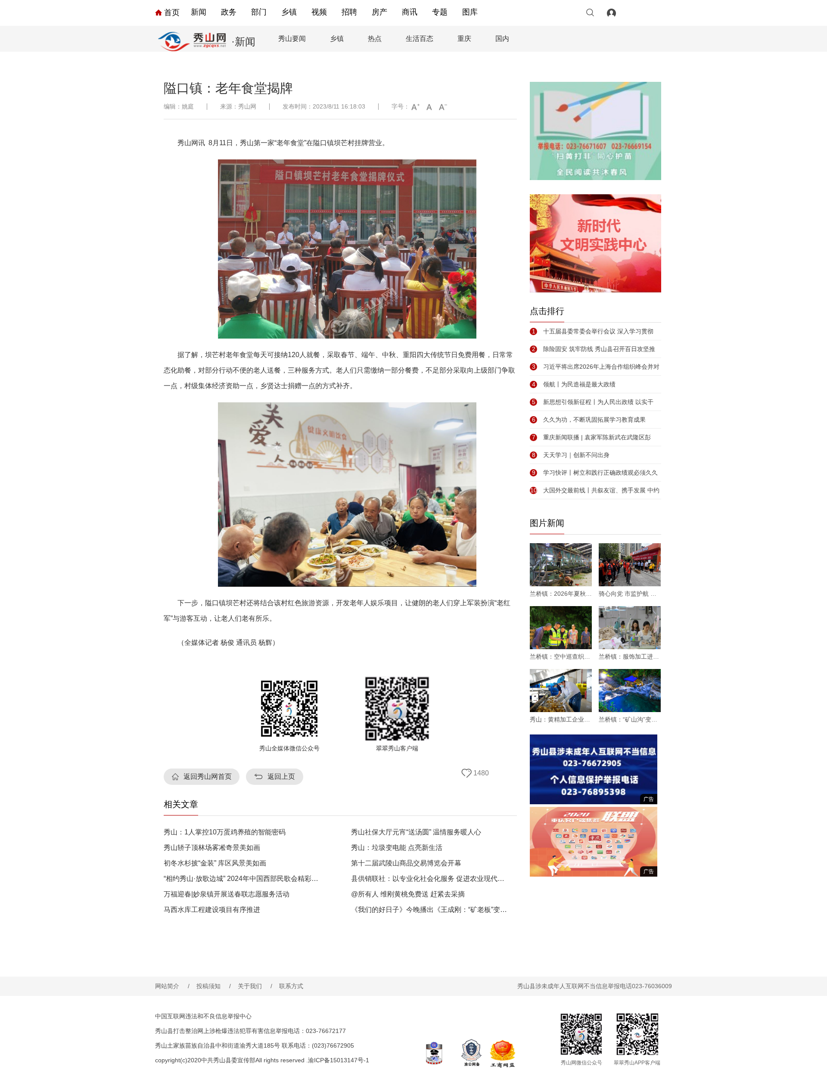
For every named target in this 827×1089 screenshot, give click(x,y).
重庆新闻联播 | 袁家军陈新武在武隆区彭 (591, 437)
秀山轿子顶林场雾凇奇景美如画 (212, 847)
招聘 (349, 12)
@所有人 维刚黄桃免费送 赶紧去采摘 (408, 894)
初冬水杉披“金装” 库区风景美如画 (215, 863)
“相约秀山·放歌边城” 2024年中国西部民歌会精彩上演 (243, 878)
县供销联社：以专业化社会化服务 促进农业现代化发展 (430, 878)
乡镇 (289, 12)
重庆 (464, 38)
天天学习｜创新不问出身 (570, 454)
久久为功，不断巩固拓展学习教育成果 (589, 419)
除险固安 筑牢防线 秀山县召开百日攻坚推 (593, 348)
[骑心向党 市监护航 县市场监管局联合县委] (630, 564)
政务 (228, 12)
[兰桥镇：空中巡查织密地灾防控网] (561, 627)
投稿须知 (213, 986)
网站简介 (172, 986)
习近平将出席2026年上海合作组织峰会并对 (595, 366)
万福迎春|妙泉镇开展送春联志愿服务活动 (226, 894)
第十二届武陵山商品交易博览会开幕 (406, 863)
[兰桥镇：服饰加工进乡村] (630, 627)
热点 (375, 38)
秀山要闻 (292, 38)
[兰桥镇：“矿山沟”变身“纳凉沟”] (630, 690)
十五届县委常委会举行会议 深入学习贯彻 (592, 331)
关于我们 (255, 986)
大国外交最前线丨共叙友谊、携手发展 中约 (594, 490)
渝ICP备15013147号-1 (338, 1060)
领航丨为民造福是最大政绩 (574, 384)
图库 (470, 12)
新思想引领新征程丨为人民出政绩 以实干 (592, 401)
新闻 (198, 12)
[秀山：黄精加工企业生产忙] (561, 690)
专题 (440, 12)
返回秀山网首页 (207, 776)
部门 (259, 12)
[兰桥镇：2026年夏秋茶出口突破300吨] (561, 564)
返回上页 (281, 776)
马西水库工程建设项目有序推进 (212, 909)
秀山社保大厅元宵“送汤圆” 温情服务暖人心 (416, 832)
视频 (319, 12)
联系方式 (291, 986)
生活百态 (419, 38)
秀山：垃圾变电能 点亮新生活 (396, 847)
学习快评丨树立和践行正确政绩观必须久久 (595, 472)
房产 (379, 12)
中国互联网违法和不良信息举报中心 (203, 1016)
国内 (502, 38)
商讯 (409, 12)
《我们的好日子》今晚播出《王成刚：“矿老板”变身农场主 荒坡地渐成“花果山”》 (430, 909)
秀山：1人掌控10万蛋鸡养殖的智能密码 (225, 832)
